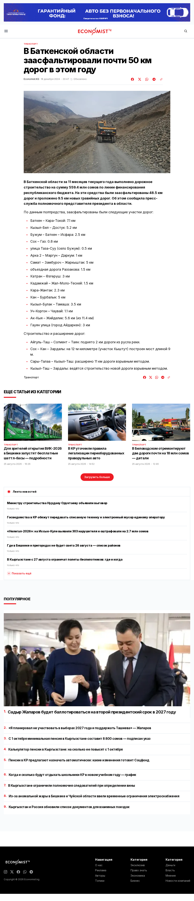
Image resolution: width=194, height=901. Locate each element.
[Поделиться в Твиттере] (139, 79)
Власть (170, 870)
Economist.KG (31, 79)
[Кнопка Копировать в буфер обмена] (160, 79)
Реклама (100, 870)
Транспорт (31, 44)
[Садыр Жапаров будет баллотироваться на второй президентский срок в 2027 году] (97, 659)
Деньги (170, 865)
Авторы (100, 875)
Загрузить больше (97, 477)
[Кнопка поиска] (185, 31)
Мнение (171, 875)
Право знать (139, 870)
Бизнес (135, 880)
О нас (98, 865)
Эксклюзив (138, 865)
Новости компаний (178, 880)
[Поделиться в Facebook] (132, 79)
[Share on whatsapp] (146, 79)
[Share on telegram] (153, 79)
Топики (99, 880)
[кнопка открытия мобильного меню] (6, 31)
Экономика (138, 875)
